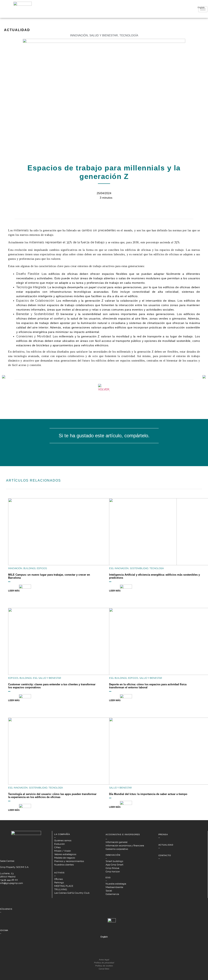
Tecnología (128, 35)
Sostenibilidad (139, 568)
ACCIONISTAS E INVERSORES (123, 834)
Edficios (42, 568)
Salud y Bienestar (103, 35)
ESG (111, 568)
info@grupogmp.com (11, 883)
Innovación (79, 35)
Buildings (29, 568)
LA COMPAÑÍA (62, 834)
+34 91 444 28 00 (9, 879)
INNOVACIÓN (113, 855)
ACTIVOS (59, 873)
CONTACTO (164, 855)
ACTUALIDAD (165, 845)
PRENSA (163, 834)
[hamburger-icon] (202, 9)
